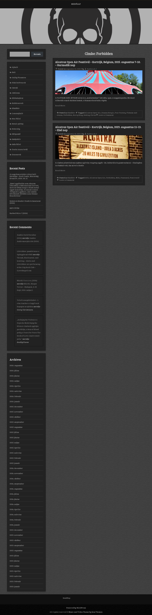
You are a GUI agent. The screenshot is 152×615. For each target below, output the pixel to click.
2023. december (16, 530)
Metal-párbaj (17, 124)
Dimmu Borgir (107, 112)
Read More (60, 105)
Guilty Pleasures (19, 77)
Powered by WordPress (76, 608)
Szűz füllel (16, 144)
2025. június (14, 437)
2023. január (15, 586)
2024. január (15, 525)
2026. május (14, 381)
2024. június (14, 499)
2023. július (14, 555)
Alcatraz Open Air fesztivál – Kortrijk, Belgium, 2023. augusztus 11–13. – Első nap (98, 128)
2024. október (15, 478)
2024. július (14, 494)
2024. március (15, 514)
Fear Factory (120, 112)
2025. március (15, 453)
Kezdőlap (76, 4)
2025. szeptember (17, 422)
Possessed (125, 177)
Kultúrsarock (17, 103)
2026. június (14, 376)
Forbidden (67, 115)
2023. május (14, 566)
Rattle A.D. (91, 69)
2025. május (14, 442)
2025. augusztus (16, 427)
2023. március (15, 576)
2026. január (15, 401)
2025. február (15, 458)
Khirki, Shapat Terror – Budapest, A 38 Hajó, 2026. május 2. (27, 286)
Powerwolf (134, 177)
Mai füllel (16, 118)
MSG (118, 177)
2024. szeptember (17, 483)
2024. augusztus (16, 489)
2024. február (15, 520)
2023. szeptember (17, 545)
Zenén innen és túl (20, 149)
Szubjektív (16, 139)
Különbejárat (17, 98)
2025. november (16, 411)
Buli (14, 72)
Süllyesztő (16, 134)
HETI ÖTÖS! (14, 208)
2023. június (14, 561)
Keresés (37, 54)
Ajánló (15, 67)
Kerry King (78, 115)
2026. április (15, 386)
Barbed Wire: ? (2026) (19, 213)
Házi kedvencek (19, 82)
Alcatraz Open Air (93, 112)
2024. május (14, 504)
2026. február (15, 396)
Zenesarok (16, 154)
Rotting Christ (90, 115)
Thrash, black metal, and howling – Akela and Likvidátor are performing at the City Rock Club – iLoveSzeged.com (28, 264)
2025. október (15, 417)
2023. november (16, 535)
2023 (87, 177)
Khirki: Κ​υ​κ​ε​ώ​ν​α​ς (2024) (27, 280)
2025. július (14, 432)
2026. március (15, 391)
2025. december (16, 406)
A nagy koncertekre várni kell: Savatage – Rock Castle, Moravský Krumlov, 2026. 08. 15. (24, 176)
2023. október (15, 540)
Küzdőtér (71, 112)
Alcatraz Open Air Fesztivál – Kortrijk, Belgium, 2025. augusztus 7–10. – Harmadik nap (98, 63)
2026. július (14, 370)
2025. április (15, 447)
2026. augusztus (16, 365)
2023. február (15, 581)
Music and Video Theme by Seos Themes (85, 612)
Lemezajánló (17, 113)
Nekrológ (16, 129)
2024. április (15, 509)
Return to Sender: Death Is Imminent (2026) (25, 202)
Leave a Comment (106, 115)
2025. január (15, 463)
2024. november (16, 473)
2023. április (15, 571)
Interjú (15, 88)
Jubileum (16, 93)
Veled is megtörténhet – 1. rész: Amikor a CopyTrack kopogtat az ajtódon (28, 303)
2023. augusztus (16, 550)
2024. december (16, 468)
